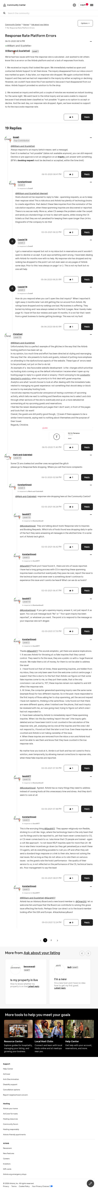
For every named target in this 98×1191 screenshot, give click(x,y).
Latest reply (33, 986)
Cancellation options (11, 1090)
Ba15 (69, 967)
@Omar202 (81, 902)
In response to (25, 188)
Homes (26, 25)
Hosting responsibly (11, 1129)
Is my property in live (24, 980)
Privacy (6, 1186)
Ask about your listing (40, 25)
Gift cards (7, 1169)
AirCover (6, 1074)
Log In (82, 5)
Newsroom (7, 1148)
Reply (87, 117)
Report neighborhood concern (15, 1095)
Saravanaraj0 (29, 966)
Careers (6, 1159)
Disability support (10, 1084)
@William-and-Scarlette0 (23, 146)
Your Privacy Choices (40, 1186)
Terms (13, 1186)
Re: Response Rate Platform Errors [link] (20, 28)
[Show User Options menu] (91, 5)
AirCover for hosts (10, 1114)
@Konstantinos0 (28, 526)
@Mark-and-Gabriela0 (25, 496)
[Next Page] (57, 940)
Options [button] (84, 23)
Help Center (8, 1069)
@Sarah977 (25, 566)
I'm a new (60, 979)
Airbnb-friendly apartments (14, 1135)
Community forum (10, 1124)
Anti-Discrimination (11, 1079)
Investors (6, 1164)
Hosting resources (10, 1119)
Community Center (13, 25)
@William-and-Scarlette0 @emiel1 (31, 194)
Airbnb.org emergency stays (14, 1174)
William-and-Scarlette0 (17, 50)
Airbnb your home (10, 1108)
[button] (91, 42)
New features (8, 1153)
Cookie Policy (24, 1186)
